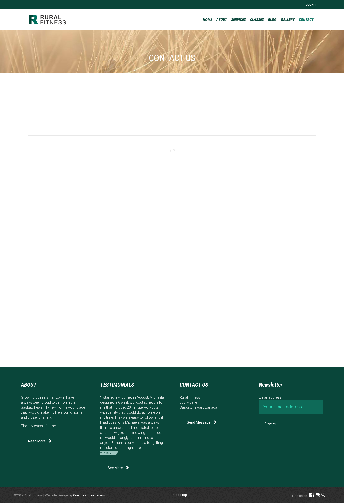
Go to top (180, 495)
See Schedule (74, 124)
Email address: (270, 397)
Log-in (311, 4)
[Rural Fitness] (47, 19)
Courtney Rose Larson (89, 495)
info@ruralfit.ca (172, 120)
